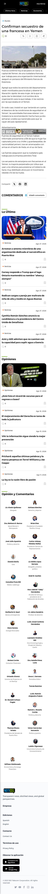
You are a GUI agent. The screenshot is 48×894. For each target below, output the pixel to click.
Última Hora (10, 11)
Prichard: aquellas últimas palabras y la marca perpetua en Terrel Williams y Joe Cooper (23, 459)
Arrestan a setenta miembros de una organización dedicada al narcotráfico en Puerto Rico (23, 251)
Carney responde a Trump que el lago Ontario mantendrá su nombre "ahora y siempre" (23, 275)
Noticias (24, 11)
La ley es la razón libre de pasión (19, 479)
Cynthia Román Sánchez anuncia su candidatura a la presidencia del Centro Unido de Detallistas (23, 318)
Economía (37, 11)
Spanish (6, 820)
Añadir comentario (37, 195)
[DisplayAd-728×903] (24, 131)
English (6, 824)
